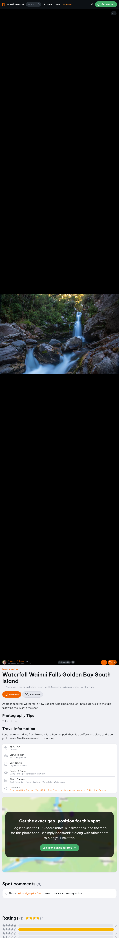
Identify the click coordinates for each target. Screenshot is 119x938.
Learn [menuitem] (57, 4)
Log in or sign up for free (57, 847)
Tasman (102, 790)
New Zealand (11, 669)
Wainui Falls (40, 790)
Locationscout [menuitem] (13, 4)
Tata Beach (53, 790)
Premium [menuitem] (67, 4)
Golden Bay (92, 790)
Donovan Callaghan (17, 661)
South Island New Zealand (21, 790)
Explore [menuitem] (48, 4)
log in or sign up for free (24, 687)
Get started (107, 4)
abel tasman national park (73, 790)
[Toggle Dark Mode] (92, 4)
